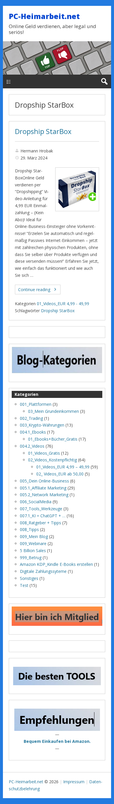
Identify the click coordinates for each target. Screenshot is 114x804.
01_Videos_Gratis (44, 453)
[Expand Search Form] (104, 81)
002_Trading (31, 418)
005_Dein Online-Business (44, 481)
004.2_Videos (32, 446)
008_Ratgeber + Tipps (40, 522)
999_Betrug (31, 557)
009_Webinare (33, 543)
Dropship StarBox (43, 131)
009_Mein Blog (34, 536)
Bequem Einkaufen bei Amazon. (57, 741)
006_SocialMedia (35, 501)
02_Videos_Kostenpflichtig (52, 460)
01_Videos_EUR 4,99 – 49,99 (62, 467)
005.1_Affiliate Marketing (43, 488)
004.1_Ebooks (33, 432)
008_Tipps (29, 529)
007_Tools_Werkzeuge (41, 508)
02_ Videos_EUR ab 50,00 (60, 474)
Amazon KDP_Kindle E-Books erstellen (56, 564)
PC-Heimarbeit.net (44, 16)
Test (24, 585)
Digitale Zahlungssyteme (43, 571)
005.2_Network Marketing (44, 494)
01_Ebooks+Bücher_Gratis (52, 439)
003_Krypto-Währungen (42, 425)
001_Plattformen (35, 404)
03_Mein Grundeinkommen (53, 411)
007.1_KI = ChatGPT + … (42, 515)
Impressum (73, 781)
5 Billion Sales (33, 550)
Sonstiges (29, 578)
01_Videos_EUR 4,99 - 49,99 (63, 303)
